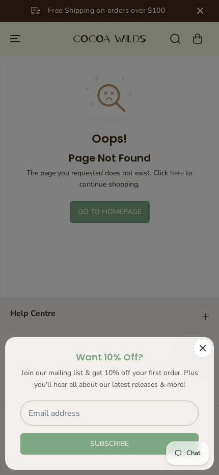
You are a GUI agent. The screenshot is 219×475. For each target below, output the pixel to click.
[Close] (202, 348)
